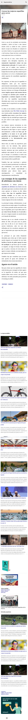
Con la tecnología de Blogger (15, 718)
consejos (10, 284)
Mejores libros (4, 591)
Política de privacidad (6, 692)
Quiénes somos (5, 694)
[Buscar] (26, 2)
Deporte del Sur (8, 2)
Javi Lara (3, 592)
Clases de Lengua (5, 589)
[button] (2, 17)
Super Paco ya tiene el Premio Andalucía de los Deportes (13, 498)
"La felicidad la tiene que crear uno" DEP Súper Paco (12, 546)
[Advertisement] (14, 316)
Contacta (3, 691)
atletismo (4, 284)
